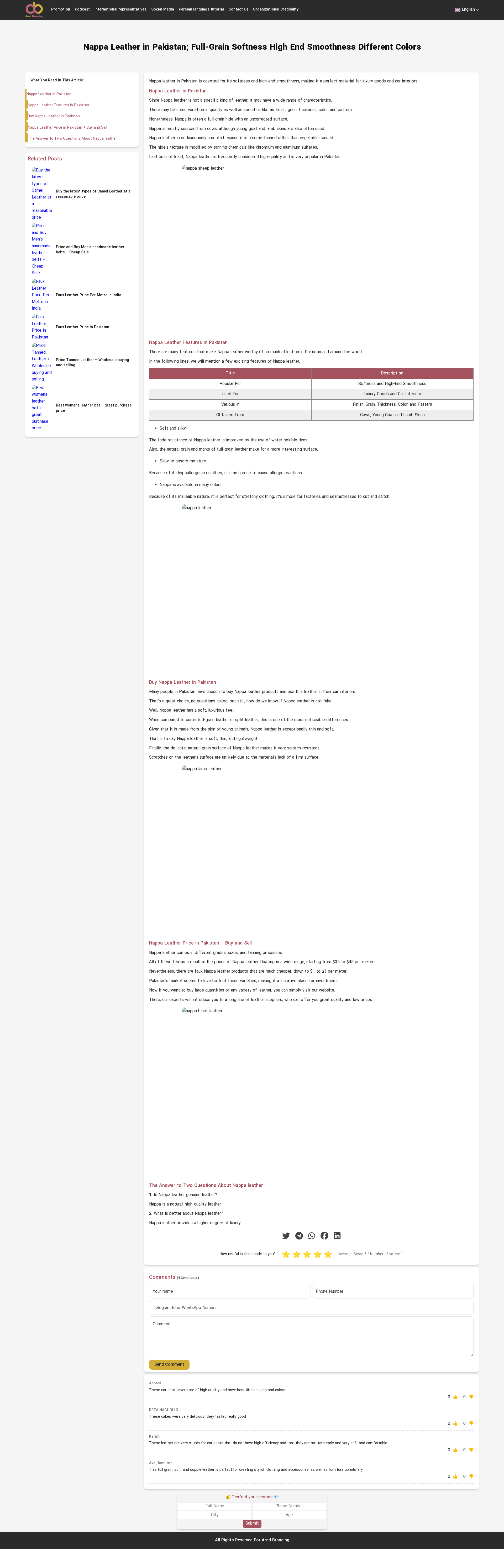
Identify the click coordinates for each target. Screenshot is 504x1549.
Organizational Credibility (275, 9)
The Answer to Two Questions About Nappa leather (72, 138)
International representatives (120, 9)
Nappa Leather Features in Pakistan (58, 105)
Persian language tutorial (201, 9)
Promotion (60, 9)
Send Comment (169, 1365)
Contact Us (238, 9)
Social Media (162, 9)
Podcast (82, 9)
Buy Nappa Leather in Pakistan (54, 116)
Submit (252, 1523)
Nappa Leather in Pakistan (49, 94)
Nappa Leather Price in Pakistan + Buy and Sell (67, 127)
